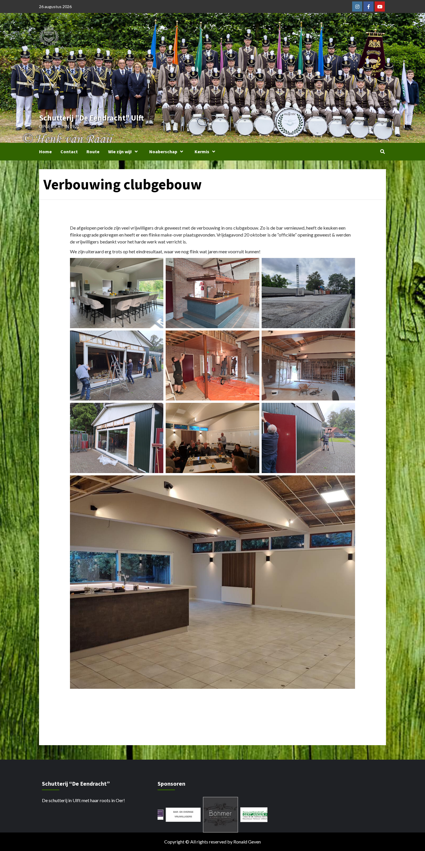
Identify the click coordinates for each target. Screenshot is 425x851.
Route (92, 151)
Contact (69, 151)
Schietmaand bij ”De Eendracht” (112, 709)
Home (45, 151)
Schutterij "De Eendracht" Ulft (91, 118)
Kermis (202, 151)
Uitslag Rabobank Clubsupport (315, 709)
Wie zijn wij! (120, 151)
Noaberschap (163, 151)
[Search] (382, 151)
